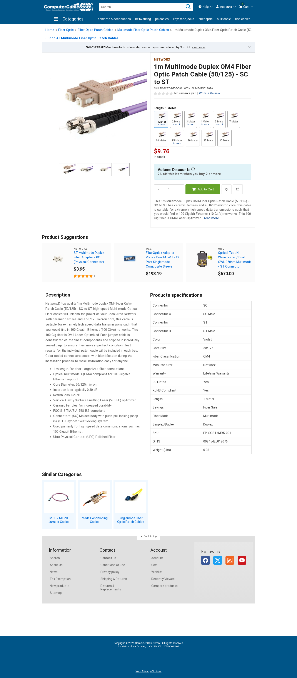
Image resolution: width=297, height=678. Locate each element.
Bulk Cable (224, 19)
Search (55, 558)
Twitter (217, 560)
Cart (154, 565)
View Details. (198, 47)
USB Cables (242, 19)
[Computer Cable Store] (69, 7)
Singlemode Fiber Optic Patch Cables (130, 520)
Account (157, 558)
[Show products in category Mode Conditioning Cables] (95, 497)
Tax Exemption (60, 579)
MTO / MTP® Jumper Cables (59, 520)
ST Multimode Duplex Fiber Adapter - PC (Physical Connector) (89, 257)
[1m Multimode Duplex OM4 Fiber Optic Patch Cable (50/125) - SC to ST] (94, 108)
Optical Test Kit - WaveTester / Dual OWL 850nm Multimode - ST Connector (235, 259)
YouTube (242, 560)
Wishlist (156, 572)
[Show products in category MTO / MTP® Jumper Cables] (59, 497)
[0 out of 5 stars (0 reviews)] (163, 93)
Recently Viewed (163, 579)
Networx (162, 59)
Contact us (108, 558)
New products (59, 586)
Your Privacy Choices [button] (149, 671)
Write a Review (209, 93)
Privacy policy (109, 572)
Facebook (205, 560)
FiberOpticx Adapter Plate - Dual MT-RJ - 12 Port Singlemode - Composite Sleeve (162, 259)
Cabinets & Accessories (114, 19)
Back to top (150, 536)
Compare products (164, 586)
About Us (56, 565)
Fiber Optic (206, 19)
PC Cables (162, 19)
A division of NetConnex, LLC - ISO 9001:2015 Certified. (148, 646)
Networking (143, 19)
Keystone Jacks (183, 19)
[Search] (188, 7)
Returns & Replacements (110, 587)
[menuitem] (205, 6)
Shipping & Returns (113, 579)
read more (211, 218)
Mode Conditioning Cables (95, 520)
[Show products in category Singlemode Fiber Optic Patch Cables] (130, 497)
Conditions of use (112, 565)
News (54, 572)
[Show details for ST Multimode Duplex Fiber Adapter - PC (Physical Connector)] (57, 259)
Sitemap (56, 593)
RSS (229, 560)
